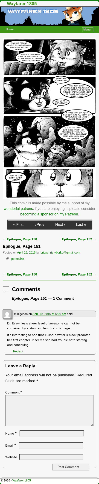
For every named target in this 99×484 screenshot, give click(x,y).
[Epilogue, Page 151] (49, 198)
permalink (17, 258)
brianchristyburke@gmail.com (60, 252)
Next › (60, 225)
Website (11, 457)
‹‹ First (18, 225)
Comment (13, 392)
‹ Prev (39, 225)
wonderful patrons (18, 209)
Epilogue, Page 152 (79, 239)
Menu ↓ (88, 29)
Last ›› (81, 225)
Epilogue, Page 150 (20, 239)
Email (10, 445)
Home (10, 29)
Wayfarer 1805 (22, 3)
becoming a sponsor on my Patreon (49, 214)
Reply (18, 351)
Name (11, 433)
